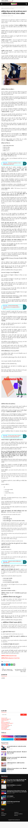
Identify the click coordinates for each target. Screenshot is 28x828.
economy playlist (4, 726)
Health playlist (4, 720)
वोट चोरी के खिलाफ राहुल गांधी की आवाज (13, 801)
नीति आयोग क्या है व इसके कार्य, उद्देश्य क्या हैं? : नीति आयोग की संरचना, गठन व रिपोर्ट (17, 752)
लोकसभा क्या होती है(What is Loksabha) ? (14, 785)
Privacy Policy (3, 813)
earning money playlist (6, 725)
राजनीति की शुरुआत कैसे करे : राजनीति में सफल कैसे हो (15, 762)
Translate (11, 1)
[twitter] (7, 739)
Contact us (16, 812)
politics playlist (4, 727)
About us (16, 815)
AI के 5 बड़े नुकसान (10, 796)
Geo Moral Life (4, 15)
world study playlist (5, 729)
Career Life (3, 718)
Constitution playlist (5, 719)
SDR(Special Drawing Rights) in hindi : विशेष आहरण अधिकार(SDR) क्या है (17, 769)
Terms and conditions (18, 813)
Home (2, 812)
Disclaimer (3, 815)
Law (2, 721)
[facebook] (20, 736)
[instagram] (7, 736)
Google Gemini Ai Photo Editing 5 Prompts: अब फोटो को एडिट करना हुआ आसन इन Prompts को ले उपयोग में (17, 791)
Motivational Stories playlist (7, 723)
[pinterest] (20, 739)
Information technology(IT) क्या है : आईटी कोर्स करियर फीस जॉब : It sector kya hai (16, 758)
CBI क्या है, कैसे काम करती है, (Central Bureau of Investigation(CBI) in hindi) (11, 307)
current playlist (6, 661)
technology (3, 728)
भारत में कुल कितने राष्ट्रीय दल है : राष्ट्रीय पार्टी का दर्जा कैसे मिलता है (16, 747)
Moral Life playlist (4, 722)
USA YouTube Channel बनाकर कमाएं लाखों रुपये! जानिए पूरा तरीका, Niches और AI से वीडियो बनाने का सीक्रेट (16, 780)
